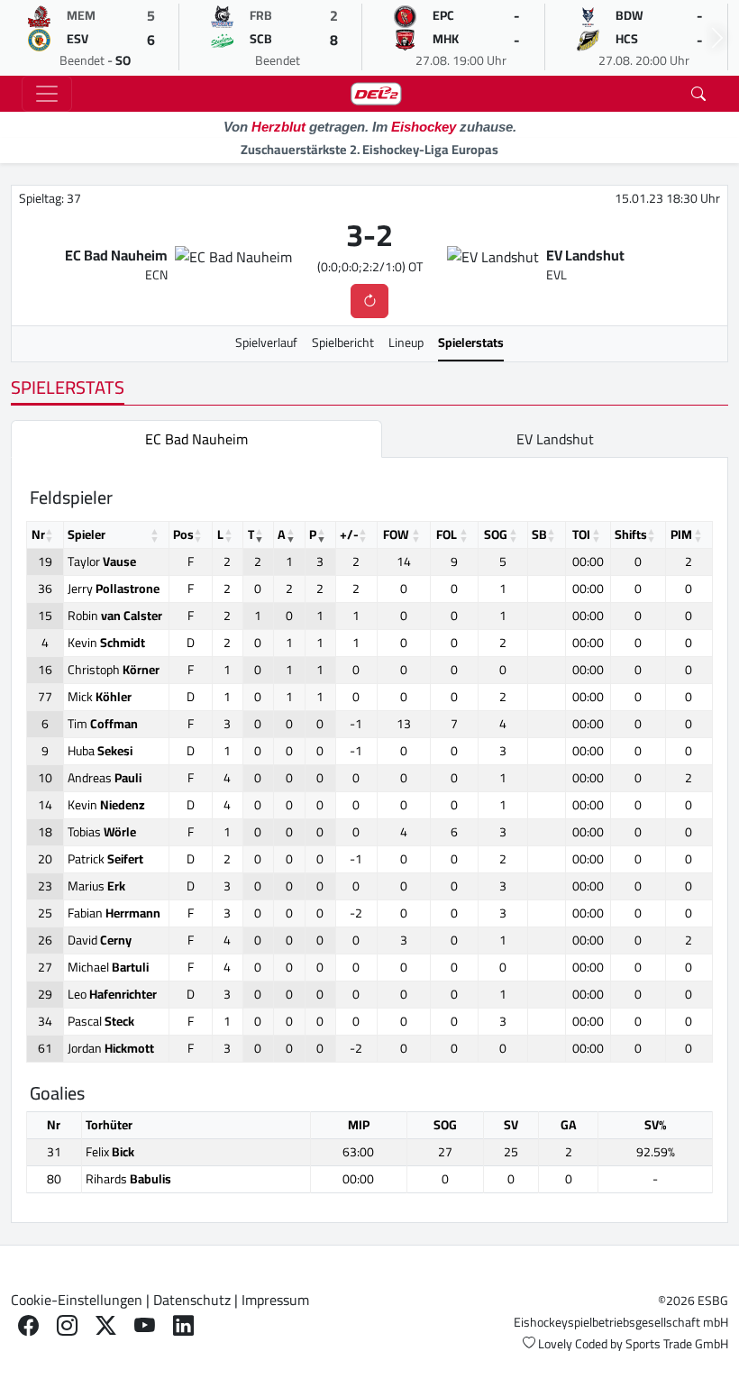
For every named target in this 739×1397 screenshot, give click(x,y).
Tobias (102, 832)
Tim (103, 723)
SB (539, 534)
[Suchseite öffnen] (698, 94)
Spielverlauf (266, 342)
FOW (396, 534)
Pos (183, 534)
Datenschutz (192, 1299)
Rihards (128, 1179)
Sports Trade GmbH (676, 1344)
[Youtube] (144, 1325)
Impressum (275, 1299)
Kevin (106, 642)
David (100, 940)
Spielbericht (343, 342)
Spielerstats (471, 342)
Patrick (105, 859)
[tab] (196, 439)
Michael (108, 967)
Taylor (102, 561)
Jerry (114, 588)
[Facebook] (28, 1325)
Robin (115, 615)
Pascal (101, 1021)
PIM (681, 534)
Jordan (111, 1048)
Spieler (86, 534)
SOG (495, 534)
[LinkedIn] (183, 1325)
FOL (446, 534)
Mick (100, 696)
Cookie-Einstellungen (76, 1299)
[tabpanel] (369, 840)
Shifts (631, 534)
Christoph (114, 669)
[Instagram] (67, 1325)
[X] (105, 1325)
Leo (112, 994)
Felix (110, 1152)
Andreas (104, 778)
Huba (100, 750)
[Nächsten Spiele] (717, 38)
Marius (96, 886)
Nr (38, 534)
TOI (581, 534)
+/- (349, 534)
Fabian (114, 913)
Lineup (406, 342)
